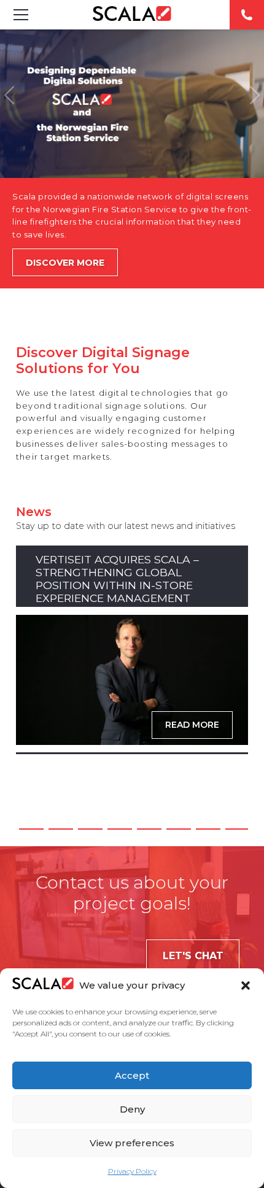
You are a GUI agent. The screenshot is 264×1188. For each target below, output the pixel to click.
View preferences (132, 1143)
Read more (192, 724)
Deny (132, 1109)
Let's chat (193, 956)
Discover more (65, 262)
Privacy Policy (132, 1171)
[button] (245, 985)
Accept (132, 1075)
